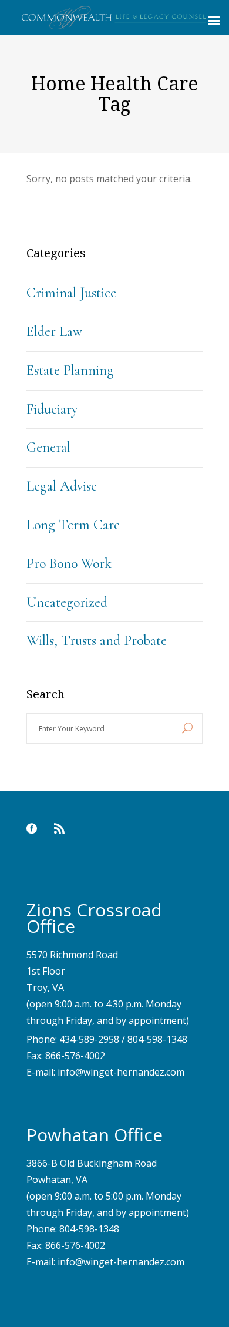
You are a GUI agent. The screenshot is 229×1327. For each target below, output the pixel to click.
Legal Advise (61, 486)
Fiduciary (52, 409)
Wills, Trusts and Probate (96, 640)
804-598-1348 (157, 1039)
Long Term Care (73, 524)
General (48, 447)
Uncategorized (66, 602)
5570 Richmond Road (72, 954)
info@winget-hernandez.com (121, 1072)
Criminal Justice (71, 292)
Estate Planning (70, 370)
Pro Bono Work (69, 563)
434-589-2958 (89, 1039)
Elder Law (54, 331)
